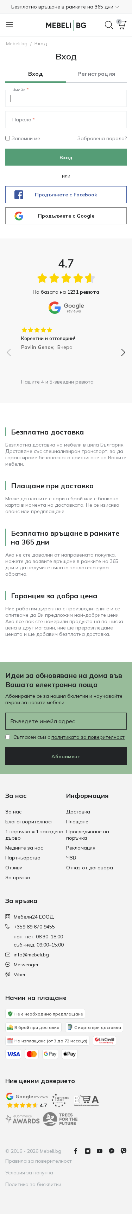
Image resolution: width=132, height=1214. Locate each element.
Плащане (77, 821)
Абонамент (66, 756)
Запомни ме (26, 138)
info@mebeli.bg (31, 954)
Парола (21, 119)
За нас (13, 812)
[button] (66, 6)
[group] (66, 336)
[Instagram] (90, 1151)
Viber (20, 974)
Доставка (78, 812)
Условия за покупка (29, 1172)
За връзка (17, 877)
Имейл (18, 89)
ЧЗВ (71, 858)
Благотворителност (29, 821)
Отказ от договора (89, 867)
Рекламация (80, 848)
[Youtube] (102, 1151)
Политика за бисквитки (33, 1184)
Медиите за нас (24, 848)
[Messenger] (114, 1151)
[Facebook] (78, 1151)
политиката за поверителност (88, 737)
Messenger (26, 964)
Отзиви (14, 867)
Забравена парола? (102, 138)
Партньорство (22, 858)
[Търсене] (109, 25)
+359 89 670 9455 (34, 927)
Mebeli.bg (16, 43)
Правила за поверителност (38, 1161)
